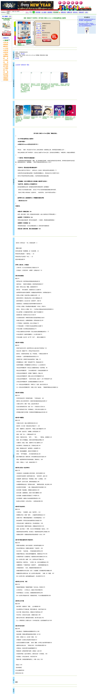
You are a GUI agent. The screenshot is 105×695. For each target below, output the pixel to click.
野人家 (22, 53)
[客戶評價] (30, 12)
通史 (28, 64)
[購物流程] (63, 12)
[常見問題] (77, 4)
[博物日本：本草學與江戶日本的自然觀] (35, 77)
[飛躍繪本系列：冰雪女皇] (59, 110)
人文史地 (17, 64)
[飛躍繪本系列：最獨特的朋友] (47, 110)
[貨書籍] (56, 12)
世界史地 (23, 64)
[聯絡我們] (81, 12)
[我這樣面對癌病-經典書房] (27, 110)
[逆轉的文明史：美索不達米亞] (45, 77)
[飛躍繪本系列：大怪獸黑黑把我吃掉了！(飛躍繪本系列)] (70, 110)
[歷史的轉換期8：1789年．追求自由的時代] (55, 77)
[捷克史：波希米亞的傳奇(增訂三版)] (66, 77)
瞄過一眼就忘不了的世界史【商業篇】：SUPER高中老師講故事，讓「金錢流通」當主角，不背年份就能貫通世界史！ (87, 24)
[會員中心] (72, 4)
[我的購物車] (64, 4)
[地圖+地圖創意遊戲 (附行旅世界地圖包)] (6, 25)
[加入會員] (68, 4)
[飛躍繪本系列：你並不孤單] (36, 110)
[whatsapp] (34, 12)
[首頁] (81, 4)
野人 (43, 30)
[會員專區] (50, 12)
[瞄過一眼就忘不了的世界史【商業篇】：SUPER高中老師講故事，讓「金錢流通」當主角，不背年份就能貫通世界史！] (25, 77)
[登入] (27, 12)
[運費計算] (69, 12)
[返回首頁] (86, 12)
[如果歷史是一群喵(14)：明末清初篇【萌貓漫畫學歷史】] (19, 110)
